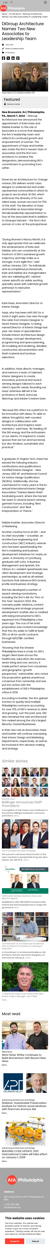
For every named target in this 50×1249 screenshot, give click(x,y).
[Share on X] (8, 59)
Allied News (7, 1051)
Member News (8, 799)
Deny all (35, 1241)
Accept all (14, 1241)
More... (17, 815)
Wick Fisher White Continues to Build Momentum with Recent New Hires (24, 1058)
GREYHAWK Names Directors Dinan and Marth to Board (22, 897)
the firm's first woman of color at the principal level (24, 222)
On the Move (15, 14)
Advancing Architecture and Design (18, 1100)
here (38, 1234)
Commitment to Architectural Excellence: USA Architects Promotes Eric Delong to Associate (23, 946)
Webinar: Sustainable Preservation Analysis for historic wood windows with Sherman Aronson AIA (24, 1106)
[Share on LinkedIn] (13, 59)
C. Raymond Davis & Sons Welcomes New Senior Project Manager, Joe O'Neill (22, 995)
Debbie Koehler (18, 49)
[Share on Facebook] (3, 59)
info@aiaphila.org (12, 1207)
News (4, 14)
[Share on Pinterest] (17, 59)
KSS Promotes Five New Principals (19, 850)
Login (5, 2)
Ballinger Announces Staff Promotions (22, 804)
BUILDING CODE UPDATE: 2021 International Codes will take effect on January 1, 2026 (24, 1154)
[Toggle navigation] (45, 2)
